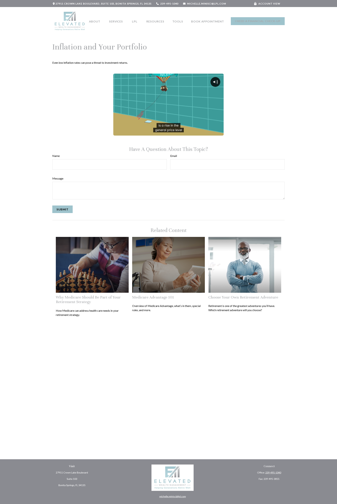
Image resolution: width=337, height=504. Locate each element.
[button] (95, 21)
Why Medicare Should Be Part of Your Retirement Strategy (88, 299)
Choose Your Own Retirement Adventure (243, 297)
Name (56, 155)
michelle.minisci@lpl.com (206, 3)
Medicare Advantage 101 (153, 297)
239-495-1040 (169, 3)
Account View (269, 3)
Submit (62, 209)
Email (173, 155)
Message (57, 178)
